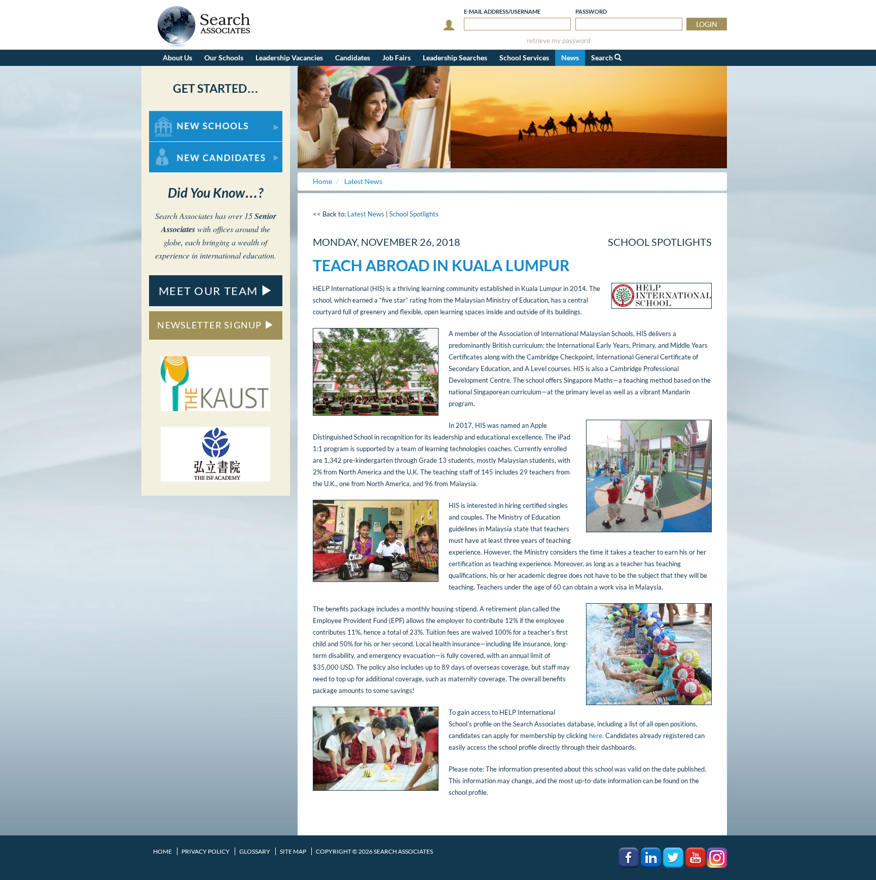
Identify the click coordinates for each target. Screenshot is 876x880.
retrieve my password (558, 41)
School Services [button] (524, 57)
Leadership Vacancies (289, 57)
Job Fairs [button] (396, 57)
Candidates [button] (352, 57)
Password (591, 11)
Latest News (365, 214)
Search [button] (602, 57)
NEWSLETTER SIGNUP (210, 325)
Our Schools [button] (223, 57)
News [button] (570, 57)
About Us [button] (177, 57)
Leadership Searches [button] (455, 57)
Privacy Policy (205, 851)
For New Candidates (181, 146)
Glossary (254, 851)
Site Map (293, 851)
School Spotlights (414, 214)
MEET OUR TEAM (210, 291)
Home (162, 851)
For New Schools (175, 116)
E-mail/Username (502, 11)
